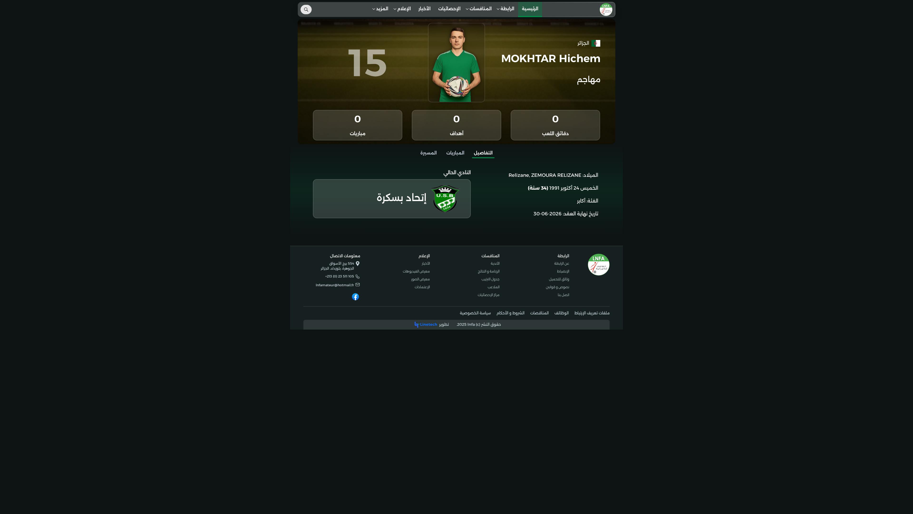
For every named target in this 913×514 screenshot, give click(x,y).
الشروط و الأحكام (510, 313)
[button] (506, 9)
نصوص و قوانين (557, 287)
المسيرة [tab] (428, 153)
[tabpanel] (456, 194)
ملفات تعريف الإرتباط (592, 313)
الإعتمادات (422, 287)
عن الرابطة (561, 263)
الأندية (495, 263)
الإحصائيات (449, 8)
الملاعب (494, 287)
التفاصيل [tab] (483, 153)
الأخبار (424, 8)
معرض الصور (420, 279)
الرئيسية (530, 8)
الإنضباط (563, 271)
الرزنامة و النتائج (489, 271)
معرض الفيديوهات (416, 271)
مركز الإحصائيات (489, 295)
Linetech (428, 324)
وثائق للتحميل (559, 279)
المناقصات (539, 313)
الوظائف (561, 313)
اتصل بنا (563, 295)
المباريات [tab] (455, 153)
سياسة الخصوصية (475, 313)
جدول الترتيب (490, 279)
